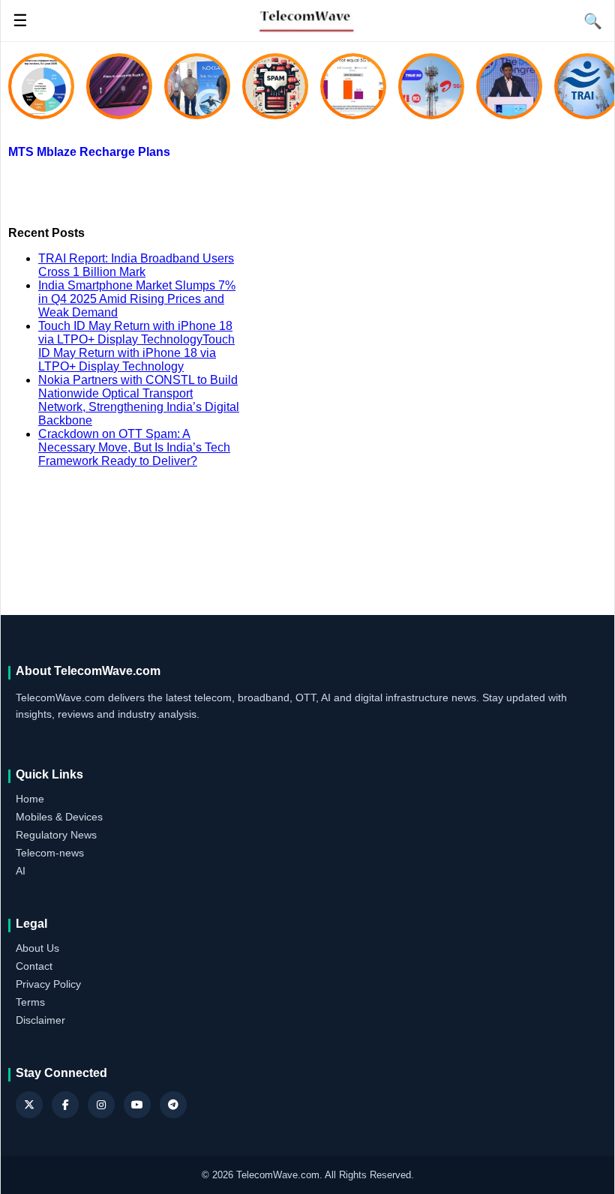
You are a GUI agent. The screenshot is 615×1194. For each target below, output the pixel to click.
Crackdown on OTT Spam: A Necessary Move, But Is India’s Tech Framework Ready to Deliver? (134, 447)
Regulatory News (56, 835)
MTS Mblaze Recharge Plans (89, 152)
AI (21, 871)
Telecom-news (50, 853)
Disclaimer (40, 1020)
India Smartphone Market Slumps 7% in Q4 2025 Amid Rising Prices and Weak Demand (137, 299)
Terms (30, 1002)
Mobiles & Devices (59, 817)
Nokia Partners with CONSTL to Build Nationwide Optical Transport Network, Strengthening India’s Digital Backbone (138, 400)
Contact (34, 966)
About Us (37, 948)
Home (30, 799)
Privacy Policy (48, 984)
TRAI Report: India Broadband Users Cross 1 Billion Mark (136, 265)
